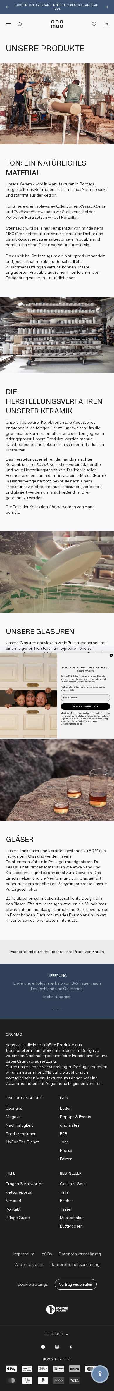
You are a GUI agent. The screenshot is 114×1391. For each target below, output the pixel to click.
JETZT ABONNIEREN (85, 706)
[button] (100, 1374)
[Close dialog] (111, 655)
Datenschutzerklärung (71, 724)
